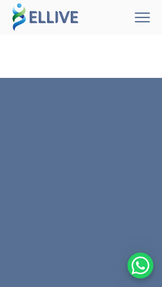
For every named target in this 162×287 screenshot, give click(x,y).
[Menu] (138, 17)
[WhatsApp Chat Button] (140, 265)
